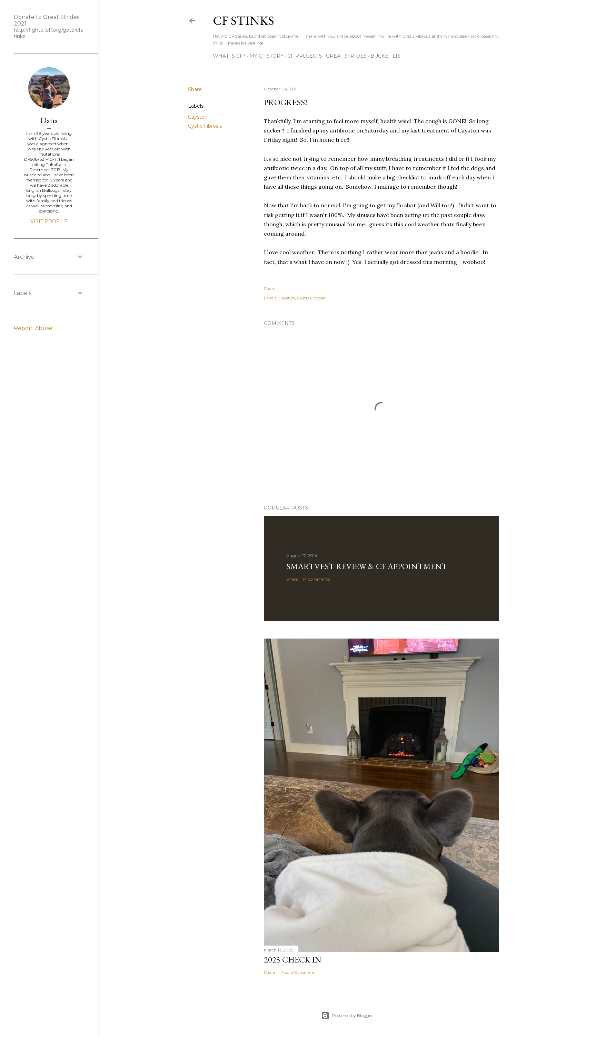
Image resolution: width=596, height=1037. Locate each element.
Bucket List (386, 56)
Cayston (198, 117)
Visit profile (49, 221)
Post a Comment (297, 972)
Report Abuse (33, 328)
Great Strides (346, 56)
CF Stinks (243, 20)
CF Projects (304, 56)
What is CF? (229, 56)
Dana (49, 120)
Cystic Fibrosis (205, 126)
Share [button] (195, 89)
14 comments (316, 579)
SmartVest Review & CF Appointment (366, 566)
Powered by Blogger (352, 1015)
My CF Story (266, 56)
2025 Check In (292, 959)
